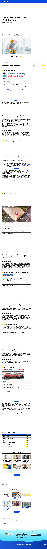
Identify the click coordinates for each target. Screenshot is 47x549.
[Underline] (8, 520)
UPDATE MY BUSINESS (34, 1)
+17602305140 (9, 228)
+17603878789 (9, 282)
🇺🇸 (6, 484)
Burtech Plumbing (5, 102)
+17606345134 (9, 81)
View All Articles (16, 511)
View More (17, 474)
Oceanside (20, 89)
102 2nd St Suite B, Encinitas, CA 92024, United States (15, 84)
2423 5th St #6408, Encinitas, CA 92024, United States (15, 387)
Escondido (25, 164)
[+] (16, 520)
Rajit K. (5, 22)
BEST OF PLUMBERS (21, 544)
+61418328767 (9, 330)
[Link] (14, 520)
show (7, 62)
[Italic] (7, 520)
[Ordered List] (10, 520)
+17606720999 (9, 158)
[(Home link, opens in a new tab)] (8, 533)
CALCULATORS (41, 1)
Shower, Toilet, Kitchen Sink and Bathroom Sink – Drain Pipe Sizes (17, 498)
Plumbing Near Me (5, 485)
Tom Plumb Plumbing (13, 346)
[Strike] (9, 520)
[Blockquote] (12, 520)
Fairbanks (28, 164)
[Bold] (6, 520)
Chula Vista (9, 89)
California (4, 484)
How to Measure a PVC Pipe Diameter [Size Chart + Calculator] (16, 508)
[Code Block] (13, 520)
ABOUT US (18, 1)
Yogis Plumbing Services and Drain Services (9, 171)
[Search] (43, 65)
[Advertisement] (16, 9)
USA (22, 1)
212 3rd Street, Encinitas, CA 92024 (12, 283)
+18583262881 (9, 384)
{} (15, 520)
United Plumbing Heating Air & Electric (8, 299)
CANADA (27, 1)
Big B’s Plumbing (10, 403)
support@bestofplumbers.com (21, 537)
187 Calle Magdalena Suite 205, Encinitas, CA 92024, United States (17, 231)
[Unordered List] (11, 520)
